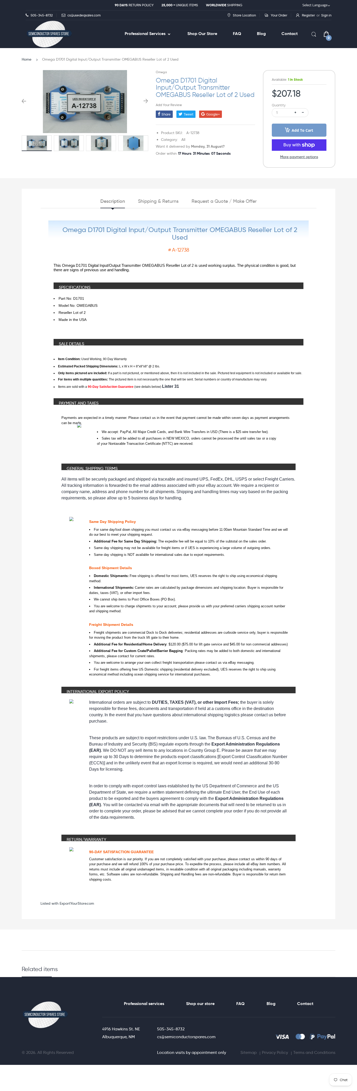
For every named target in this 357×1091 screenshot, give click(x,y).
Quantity (279, 105)
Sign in (326, 15)
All (183, 139)
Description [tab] (112, 201)
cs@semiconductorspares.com (186, 1036)
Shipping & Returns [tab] (158, 201)
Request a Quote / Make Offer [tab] (224, 201)
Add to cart (302, 130)
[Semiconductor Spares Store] (49, 34)
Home (26, 59)
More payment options (299, 156)
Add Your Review (169, 105)
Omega (161, 72)
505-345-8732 (171, 1028)
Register (308, 15)
